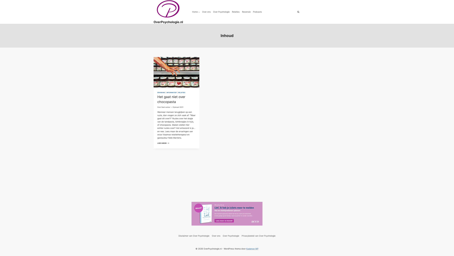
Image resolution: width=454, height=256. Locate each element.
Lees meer (163, 143)
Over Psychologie (221, 12)
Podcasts (257, 12)
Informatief (172, 92)
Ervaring (161, 92)
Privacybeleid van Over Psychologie (258, 236)
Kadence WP (252, 249)
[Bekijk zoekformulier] (298, 12)
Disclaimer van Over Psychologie (194, 236)
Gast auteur (165, 107)
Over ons (206, 12)
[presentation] (176, 72)
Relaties (236, 12)
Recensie (246, 12)
